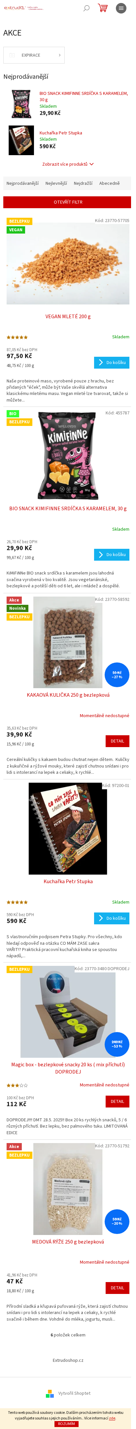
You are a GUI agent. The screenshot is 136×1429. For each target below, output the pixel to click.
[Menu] (121, 8)
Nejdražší (83, 183)
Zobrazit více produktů (64, 164)
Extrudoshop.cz (68, 1360)
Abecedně (109, 183)
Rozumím (66, 1424)
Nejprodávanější (23, 183)
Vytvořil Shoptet (74, 1393)
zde (112, 1418)
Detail (117, 741)
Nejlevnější (56, 183)
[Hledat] (86, 8)
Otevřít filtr (68, 202)
